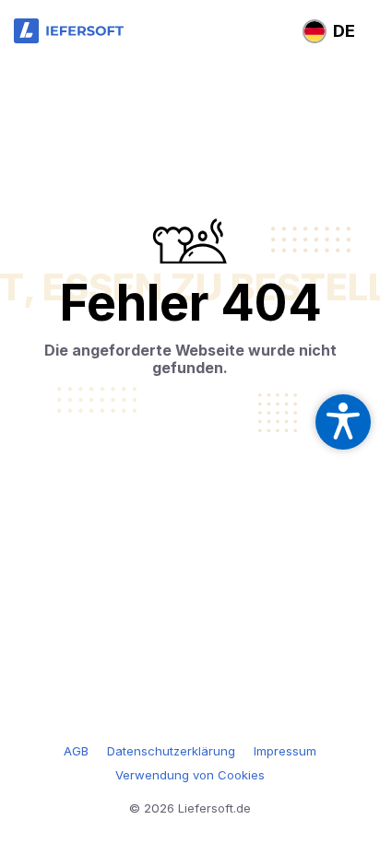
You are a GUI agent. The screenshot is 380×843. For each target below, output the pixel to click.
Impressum (285, 750)
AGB (76, 750)
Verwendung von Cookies (190, 774)
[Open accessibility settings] (343, 422)
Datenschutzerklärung (171, 750)
